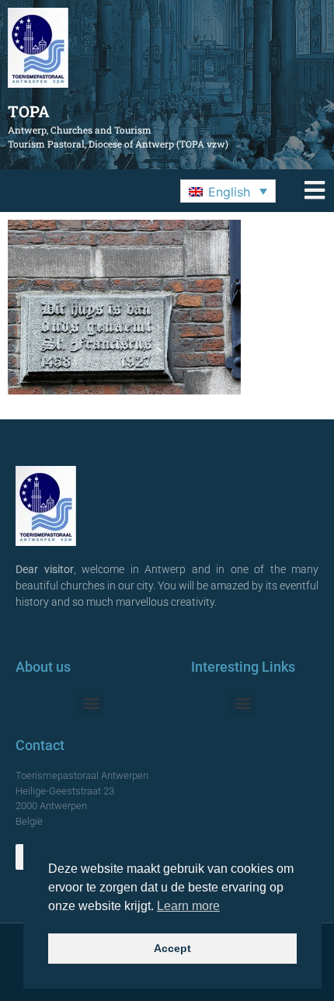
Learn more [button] (188, 905)
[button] (228, 191)
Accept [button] (172, 948)
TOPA (29, 111)
